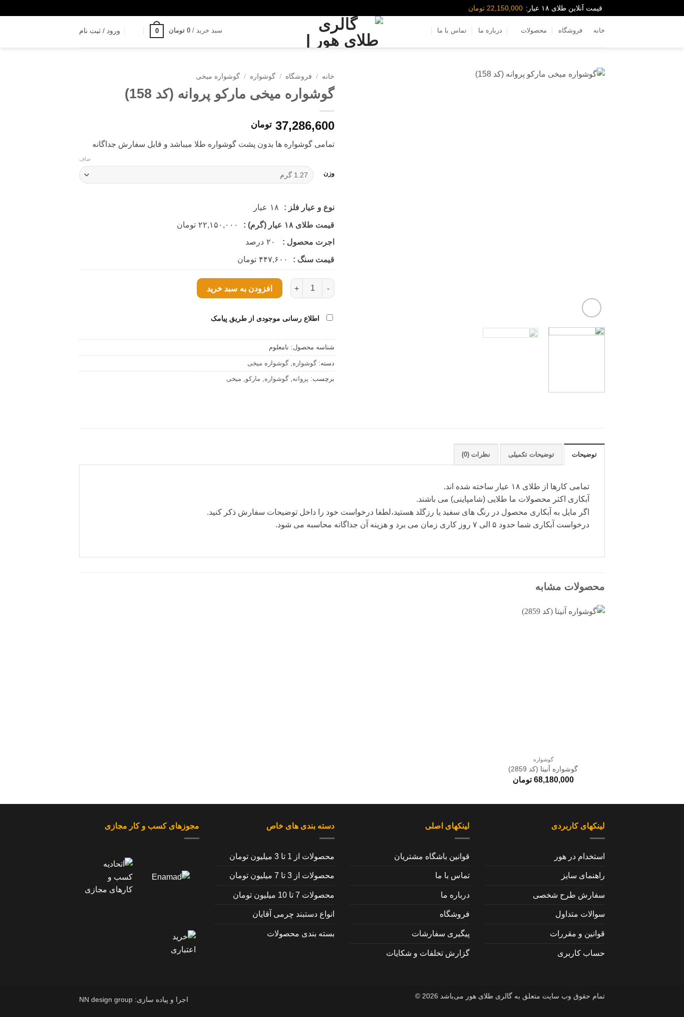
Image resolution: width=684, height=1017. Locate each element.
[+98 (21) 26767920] (83, 8)
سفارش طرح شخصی (569, 895)
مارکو (252, 378)
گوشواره (262, 76)
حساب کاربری (581, 953)
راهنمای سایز (583, 875)
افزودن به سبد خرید (239, 288)
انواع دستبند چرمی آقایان (293, 914)
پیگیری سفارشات (441, 933)
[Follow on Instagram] (100, 8)
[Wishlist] (135, 31)
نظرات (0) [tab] (476, 454)
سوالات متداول (580, 914)
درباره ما (490, 30)
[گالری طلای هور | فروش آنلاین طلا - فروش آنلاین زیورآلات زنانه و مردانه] (342, 32)
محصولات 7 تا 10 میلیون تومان (283, 895)
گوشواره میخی (218, 76)
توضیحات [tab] (584, 454)
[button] (186, 31)
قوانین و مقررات (577, 933)
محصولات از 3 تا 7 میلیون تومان (281, 875)
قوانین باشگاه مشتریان (432, 856)
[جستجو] (237, 30)
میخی (233, 378)
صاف (85, 159)
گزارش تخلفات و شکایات (428, 953)
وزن (328, 173)
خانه (599, 30)
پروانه (300, 378)
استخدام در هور (579, 856)
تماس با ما (452, 30)
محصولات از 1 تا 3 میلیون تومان (281, 856)
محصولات (534, 30)
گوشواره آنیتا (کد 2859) (543, 769)
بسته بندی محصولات (300, 933)
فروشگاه (570, 30)
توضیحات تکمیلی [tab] (531, 454)
